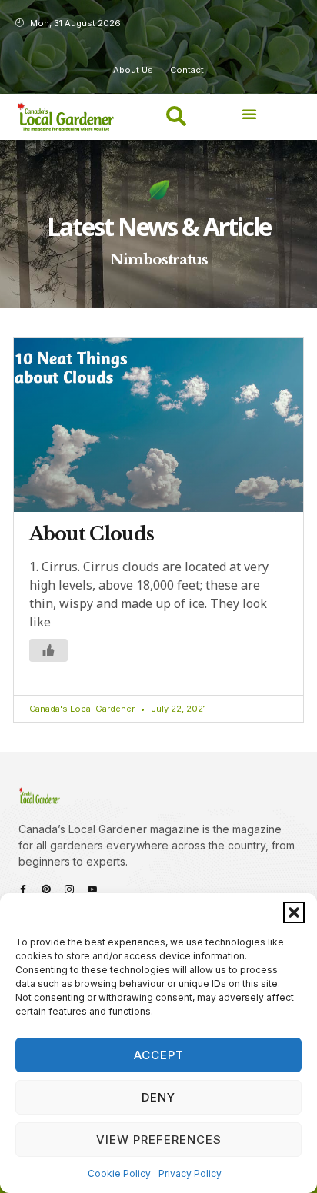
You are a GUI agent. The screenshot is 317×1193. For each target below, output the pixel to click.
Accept (159, 1055)
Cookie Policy (119, 1173)
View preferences (159, 1139)
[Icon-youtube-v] (92, 889)
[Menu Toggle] (250, 113)
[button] (294, 912)
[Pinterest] (46, 889)
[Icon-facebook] (23, 889)
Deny (158, 1097)
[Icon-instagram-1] (69, 889)
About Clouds (91, 534)
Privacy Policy (190, 1173)
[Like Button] (48, 650)
